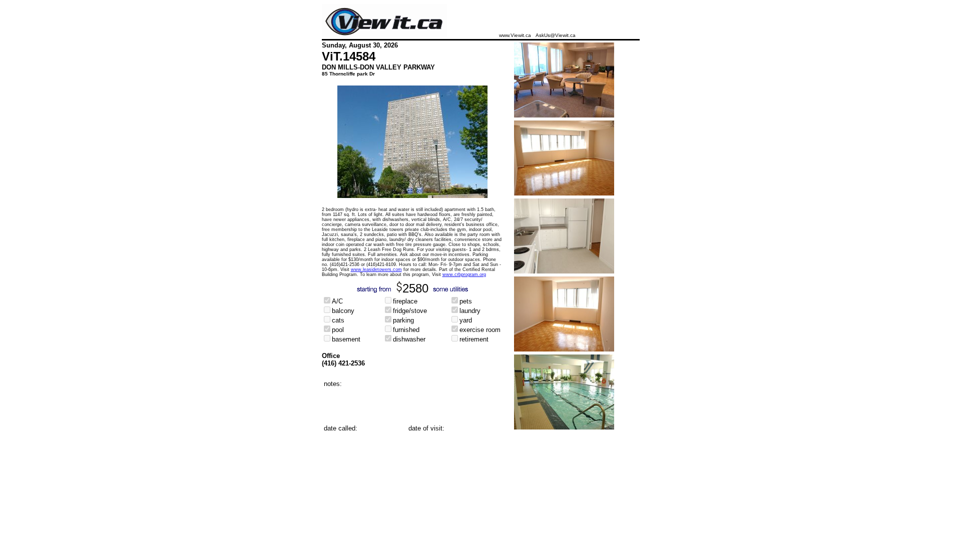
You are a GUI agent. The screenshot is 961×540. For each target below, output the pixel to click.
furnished (406, 330)
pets (465, 301)
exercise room (480, 330)
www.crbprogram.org (464, 274)
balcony (343, 310)
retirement (474, 339)
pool (338, 330)
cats (338, 320)
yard (465, 320)
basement (346, 339)
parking (403, 320)
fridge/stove (410, 310)
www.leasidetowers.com (376, 269)
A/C (337, 301)
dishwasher (409, 339)
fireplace (405, 301)
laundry (469, 310)
